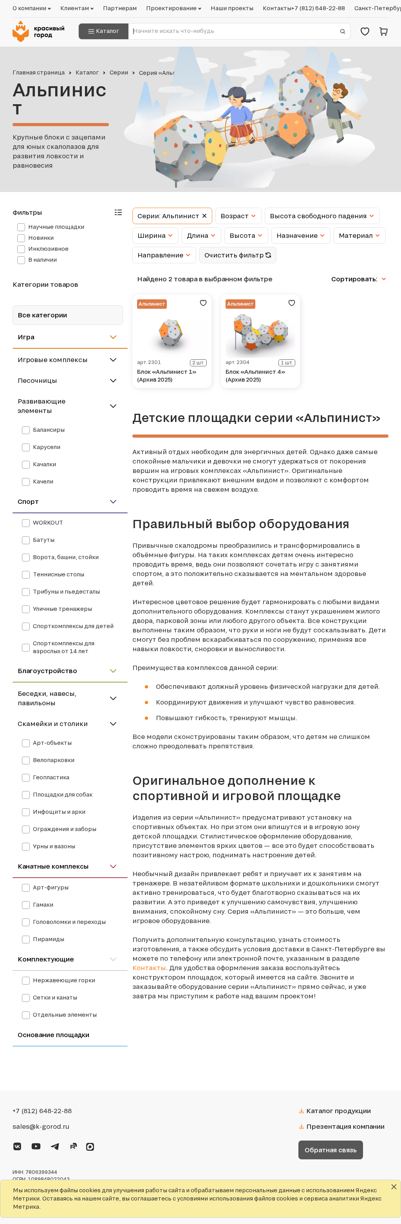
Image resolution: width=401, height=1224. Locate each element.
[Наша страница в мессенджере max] (90, 1145)
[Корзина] (383, 31)
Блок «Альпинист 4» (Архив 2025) (255, 375)
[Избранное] (365, 31)
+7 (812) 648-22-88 (318, 8)
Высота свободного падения (318, 215)
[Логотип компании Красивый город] (41, 31)
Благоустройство (47, 670)
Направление (160, 255)
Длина (197, 235)
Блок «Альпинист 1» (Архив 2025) (166, 375)
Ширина (151, 235)
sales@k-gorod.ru (41, 1126)
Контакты (277, 8)
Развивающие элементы (41, 406)
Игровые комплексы (53, 359)
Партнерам (120, 8)
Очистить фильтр (234, 255)
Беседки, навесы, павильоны (47, 698)
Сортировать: (355, 278)
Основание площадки (53, 1034)
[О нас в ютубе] (36, 1145)
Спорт (28, 501)
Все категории (42, 315)
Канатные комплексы (53, 866)
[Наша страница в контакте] (17, 1145)
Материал (356, 235)
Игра (26, 336)
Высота (242, 235)
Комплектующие (46, 959)
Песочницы (37, 380)
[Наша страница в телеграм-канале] (55, 1145)
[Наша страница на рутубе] (73, 1145)
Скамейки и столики (53, 723)
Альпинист (152, 304)
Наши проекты (232, 8)
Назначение (297, 235)
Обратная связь (331, 1149)
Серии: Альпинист (168, 215)
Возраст (234, 215)
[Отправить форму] (343, 31)
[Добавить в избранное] (203, 302)
